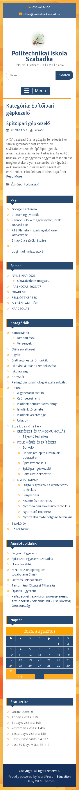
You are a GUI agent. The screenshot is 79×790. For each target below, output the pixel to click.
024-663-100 (41, 7)
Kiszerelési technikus (37, 501)
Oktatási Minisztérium (27, 580)
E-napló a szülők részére (29, 240)
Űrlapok (22, 420)
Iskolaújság (20, 371)
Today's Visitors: (24, 722)
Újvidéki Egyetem (24, 591)
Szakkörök (19, 523)
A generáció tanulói (31, 393)
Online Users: (21, 711)
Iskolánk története (30, 409)
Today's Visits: (22, 717)
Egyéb (16, 355)
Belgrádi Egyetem (24, 553)
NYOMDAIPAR (27, 480)
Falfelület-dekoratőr (36, 474)
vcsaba (39, 130)
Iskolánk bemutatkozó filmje (37, 404)
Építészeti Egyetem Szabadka (32, 559)
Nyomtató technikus (37, 512)
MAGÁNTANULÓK (25, 303)
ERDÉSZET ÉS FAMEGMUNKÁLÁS (41, 431)
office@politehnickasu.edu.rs (41, 14)
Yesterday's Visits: (25, 728)
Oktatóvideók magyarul (33, 281)
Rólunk (16, 388)
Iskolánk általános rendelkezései (34, 366)
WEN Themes (45, 781)
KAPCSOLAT (20, 308)
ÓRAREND (19, 292)
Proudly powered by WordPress (30, 776)
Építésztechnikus (34, 463)
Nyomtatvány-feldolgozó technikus (47, 517)
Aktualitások (20, 333)
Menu (40, 90)
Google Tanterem (24, 209)
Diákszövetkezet (23, 349)
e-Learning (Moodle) (26, 215)
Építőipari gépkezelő (28, 123)
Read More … (15, 176)
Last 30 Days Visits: (26, 744)
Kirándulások (26, 338)
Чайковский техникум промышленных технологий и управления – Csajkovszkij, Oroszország (42, 601)
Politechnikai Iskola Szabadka (39, 56)
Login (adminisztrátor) (27, 251)
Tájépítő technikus (35, 436)
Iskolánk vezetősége (31, 415)
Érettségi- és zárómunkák (30, 360)
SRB (15, 246)
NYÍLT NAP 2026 (24, 275)
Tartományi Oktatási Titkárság (33, 585)
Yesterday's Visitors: (26, 733)
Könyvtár (18, 377)
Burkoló (28, 447)
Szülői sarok (20, 529)
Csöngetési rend (28, 398)
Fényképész (31, 495)
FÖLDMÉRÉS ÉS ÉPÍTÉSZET (37, 442)
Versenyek (24, 343)
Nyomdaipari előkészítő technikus (46, 506)
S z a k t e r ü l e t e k (26, 426)
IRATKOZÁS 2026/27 (26, 286)
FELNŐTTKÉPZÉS (24, 297)
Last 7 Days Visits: (25, 739)
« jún (20, 676)
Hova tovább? (21, 564)
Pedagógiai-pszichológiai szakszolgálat (39, 382)
